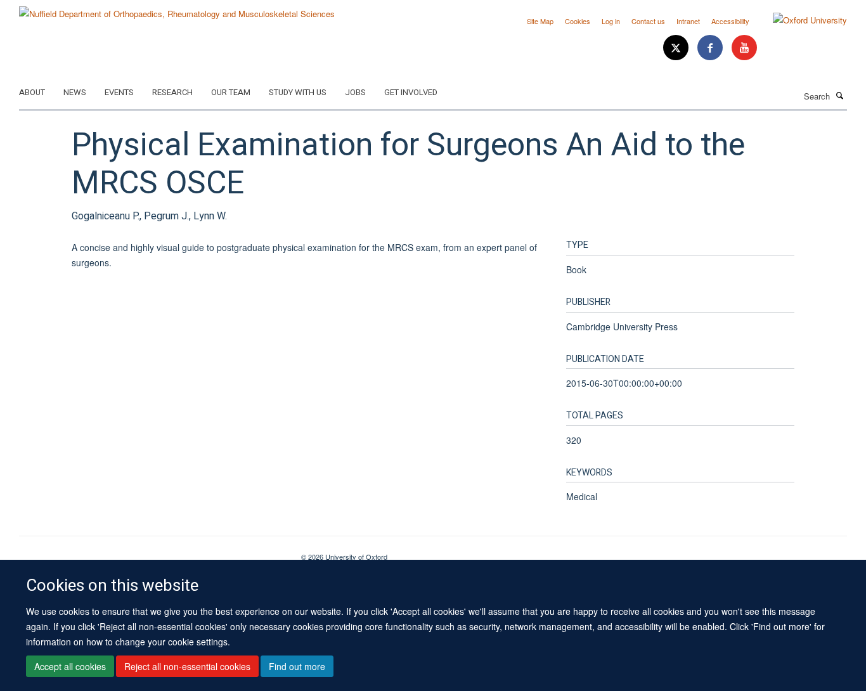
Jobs (355, 92)
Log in (611, 21)
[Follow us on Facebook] (711, 48)
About (32, 92)
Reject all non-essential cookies (187, 666)
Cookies (577, 21)
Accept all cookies (70, 666)
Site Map (540, 21)
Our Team (230, 92)
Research (172, 92)
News (74, 92)
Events (119, 92)
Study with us (297, 92)
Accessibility (730, 21)
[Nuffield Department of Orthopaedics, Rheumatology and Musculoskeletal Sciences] (177, 9)
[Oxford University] (800, 20)
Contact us (648, 21)
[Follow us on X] (677, 48)
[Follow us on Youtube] (744, 48)
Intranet (688, 21)
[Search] (840, 95)
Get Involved (410, 92)
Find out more (297, 666)
